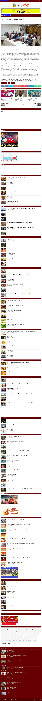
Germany (2, 640)
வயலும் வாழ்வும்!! (9, 243)
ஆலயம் (24, 629)
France (35, 638)
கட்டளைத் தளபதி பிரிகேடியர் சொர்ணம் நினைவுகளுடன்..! (16, 436)
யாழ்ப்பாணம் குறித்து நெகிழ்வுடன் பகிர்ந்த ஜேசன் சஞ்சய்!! (16, 596)
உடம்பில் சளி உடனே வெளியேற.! (11, 319)
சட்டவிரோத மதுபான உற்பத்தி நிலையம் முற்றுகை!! (34, 99)
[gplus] (37, 1)
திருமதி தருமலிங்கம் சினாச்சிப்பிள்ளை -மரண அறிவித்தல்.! (16, 677)
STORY (24, 640)
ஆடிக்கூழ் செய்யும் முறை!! (11, 182)
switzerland (28, 640)
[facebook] (34, 1)
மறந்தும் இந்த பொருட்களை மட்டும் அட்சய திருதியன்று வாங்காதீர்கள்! (18, 371)
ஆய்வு (16, 629)
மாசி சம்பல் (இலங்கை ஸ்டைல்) (11, 191)
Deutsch (24, 638)
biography (11, 638)
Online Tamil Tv (15, 640)
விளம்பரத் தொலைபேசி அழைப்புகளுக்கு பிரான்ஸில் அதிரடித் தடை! (17, 383)
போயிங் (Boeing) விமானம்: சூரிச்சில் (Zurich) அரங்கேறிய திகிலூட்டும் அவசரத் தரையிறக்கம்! (21, 393)
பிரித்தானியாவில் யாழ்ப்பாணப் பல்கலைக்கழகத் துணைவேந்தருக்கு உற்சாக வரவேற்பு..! (20, 397)
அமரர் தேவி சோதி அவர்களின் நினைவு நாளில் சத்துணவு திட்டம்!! (17, 655)
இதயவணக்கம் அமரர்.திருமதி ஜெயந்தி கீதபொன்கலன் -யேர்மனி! (17, 672)
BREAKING (16, 638)
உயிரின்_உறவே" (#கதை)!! (11, 341)
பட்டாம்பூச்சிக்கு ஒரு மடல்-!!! (11, 253)
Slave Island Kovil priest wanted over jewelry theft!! (15, 217)
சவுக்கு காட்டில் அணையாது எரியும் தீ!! (13, 692)
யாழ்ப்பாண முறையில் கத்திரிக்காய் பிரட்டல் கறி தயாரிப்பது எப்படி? (17, 177)
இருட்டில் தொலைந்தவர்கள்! (11, 239)
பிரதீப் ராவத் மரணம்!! (10, 605)
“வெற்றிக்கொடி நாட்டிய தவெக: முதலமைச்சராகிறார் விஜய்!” (16, 441)
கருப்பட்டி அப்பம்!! (9, 196)
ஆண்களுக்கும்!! (9, 262)
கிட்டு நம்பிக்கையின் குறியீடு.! (11, 474)
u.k (32, 640)
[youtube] (38, 1)
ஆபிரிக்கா (12, 629)
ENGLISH (28, 638)
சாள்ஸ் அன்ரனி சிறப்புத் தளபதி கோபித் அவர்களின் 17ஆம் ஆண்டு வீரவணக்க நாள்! (20, 450)
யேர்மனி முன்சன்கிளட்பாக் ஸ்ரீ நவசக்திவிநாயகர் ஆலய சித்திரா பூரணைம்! (18, 538)
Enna (32, 638)
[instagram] (40, 1)
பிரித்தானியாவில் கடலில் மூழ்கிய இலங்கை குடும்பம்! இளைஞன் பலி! (17, 378)
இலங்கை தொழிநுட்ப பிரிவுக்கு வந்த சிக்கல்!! (14, 419)
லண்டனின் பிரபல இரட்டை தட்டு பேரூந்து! (13, 388)
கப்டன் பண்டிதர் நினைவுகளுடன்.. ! (12, 479)
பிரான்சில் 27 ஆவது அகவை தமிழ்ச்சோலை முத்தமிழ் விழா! (16, 562)
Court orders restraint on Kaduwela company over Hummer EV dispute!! (19, 213)
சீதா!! (7, 248)
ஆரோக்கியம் (19, 629)
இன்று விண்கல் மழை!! (10, 424)
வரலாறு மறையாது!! (10, 355)
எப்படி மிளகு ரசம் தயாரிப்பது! (11, 187)
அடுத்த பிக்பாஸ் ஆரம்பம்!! (11, 591)
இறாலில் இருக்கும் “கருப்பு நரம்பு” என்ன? (13, 201)
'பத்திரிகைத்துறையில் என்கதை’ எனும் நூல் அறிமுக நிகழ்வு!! (16, 519)
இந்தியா (35, 629)
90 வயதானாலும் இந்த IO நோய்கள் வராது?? (14, 310)
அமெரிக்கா (2, 629)
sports (20, 640)
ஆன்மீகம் (27, 629)
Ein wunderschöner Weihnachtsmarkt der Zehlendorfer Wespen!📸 (18, 274)
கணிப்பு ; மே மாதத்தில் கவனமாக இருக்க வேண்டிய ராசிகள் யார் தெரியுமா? (18, 362)
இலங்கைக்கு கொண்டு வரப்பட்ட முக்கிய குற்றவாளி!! (20, 99)
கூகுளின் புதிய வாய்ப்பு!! (10, 429)
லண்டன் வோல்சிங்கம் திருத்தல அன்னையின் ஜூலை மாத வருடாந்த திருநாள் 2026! (20, 402)
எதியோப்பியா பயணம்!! (10, 350)
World (35, 640)
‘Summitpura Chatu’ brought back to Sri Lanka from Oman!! (16, 232)
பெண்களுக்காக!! (9, 336)
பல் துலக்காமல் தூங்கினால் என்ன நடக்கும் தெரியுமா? (15, 305)
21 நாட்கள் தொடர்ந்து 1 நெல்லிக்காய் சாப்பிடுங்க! (14, 300)
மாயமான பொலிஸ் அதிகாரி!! (11, 687)
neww (10, 640)
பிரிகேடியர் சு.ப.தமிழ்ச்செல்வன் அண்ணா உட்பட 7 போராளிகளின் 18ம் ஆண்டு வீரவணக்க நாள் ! (22, 488)
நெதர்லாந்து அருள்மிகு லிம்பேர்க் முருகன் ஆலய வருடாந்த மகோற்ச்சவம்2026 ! (19, 524)
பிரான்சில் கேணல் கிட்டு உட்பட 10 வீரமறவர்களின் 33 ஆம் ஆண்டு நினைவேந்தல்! (19, 557)
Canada (20, 638)
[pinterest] (39, 1)
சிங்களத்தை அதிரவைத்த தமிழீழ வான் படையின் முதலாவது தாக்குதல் (18, 455)
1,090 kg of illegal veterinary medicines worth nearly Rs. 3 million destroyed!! (19, 222)
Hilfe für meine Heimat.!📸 (11, 279)
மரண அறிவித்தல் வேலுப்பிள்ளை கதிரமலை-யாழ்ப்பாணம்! (15, 667)
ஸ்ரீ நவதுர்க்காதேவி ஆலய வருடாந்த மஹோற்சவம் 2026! (16, 548)
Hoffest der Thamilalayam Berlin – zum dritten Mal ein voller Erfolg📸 (18, 293)
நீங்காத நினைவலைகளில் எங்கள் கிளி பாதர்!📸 (14, 660)
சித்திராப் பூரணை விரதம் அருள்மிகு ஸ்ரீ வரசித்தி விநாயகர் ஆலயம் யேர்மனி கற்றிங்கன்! (20, 543)
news (6, 640)
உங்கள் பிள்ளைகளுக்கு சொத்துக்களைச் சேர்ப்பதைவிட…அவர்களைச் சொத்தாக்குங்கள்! (21, 331)
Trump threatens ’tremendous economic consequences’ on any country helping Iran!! (21, 208)
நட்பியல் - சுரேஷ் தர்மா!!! (10, 258)
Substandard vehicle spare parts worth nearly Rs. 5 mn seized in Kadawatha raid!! (20, 227)
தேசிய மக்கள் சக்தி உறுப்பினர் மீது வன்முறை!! (6, 99)
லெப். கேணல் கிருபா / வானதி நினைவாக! (13, 460)
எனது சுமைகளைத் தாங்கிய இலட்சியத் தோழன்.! (14, 469)
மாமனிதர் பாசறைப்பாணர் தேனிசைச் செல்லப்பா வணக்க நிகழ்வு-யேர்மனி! (18, 529)
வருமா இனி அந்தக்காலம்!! (11, 345)
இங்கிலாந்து (31, 629)
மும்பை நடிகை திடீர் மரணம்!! (11, 586)
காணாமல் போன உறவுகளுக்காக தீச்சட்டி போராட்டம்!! (15, 682)
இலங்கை (39, 629)
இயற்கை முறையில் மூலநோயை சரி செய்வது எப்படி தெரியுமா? (16, 324)
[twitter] (35, 1)
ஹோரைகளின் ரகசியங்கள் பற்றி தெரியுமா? (13, 367)
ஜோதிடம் (2, 638)
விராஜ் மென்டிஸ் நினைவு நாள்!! (11, 650)
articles (6, 638)
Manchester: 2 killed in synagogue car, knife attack (15, 284)
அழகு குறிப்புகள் (8, 629)
